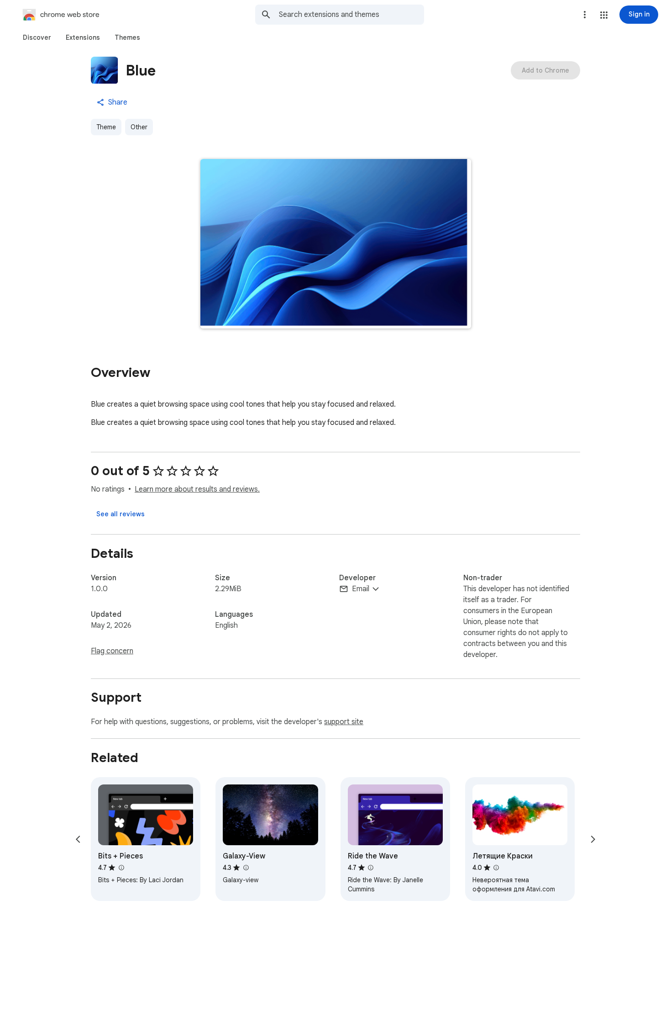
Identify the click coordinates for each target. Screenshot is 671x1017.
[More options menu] (585, 14)
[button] (604, 15)
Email (360, 588)
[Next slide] (593, 839)
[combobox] (351, 14)
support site (343, 721)
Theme (106, 127)
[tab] (37, 37)
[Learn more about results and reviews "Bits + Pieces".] (121, 868)
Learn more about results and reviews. (197, 489)
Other (139, 127)
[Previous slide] (78, 839)
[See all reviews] (120, 514)
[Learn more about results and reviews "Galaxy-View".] (246, 868)
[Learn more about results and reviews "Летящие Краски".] (496, 868)
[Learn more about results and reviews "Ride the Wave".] (371, 868)
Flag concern (112, 651)
